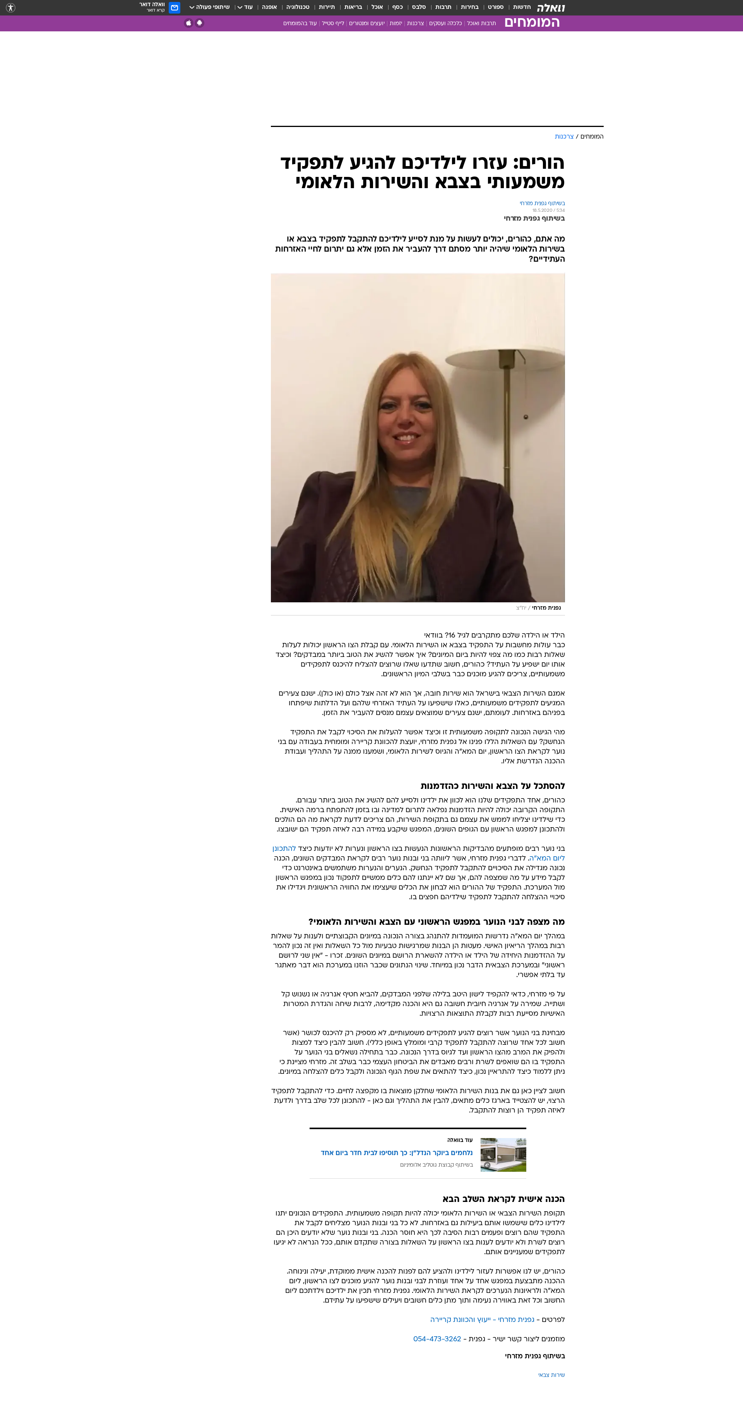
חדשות (522, 7)
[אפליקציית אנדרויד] (199, 23)
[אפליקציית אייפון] (188, 23)
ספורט (496, 7)
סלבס (419, 7)
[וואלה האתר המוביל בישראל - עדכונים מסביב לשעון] (551, 8)
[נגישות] (10, 8)
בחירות (470, 7)
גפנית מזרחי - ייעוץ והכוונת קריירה (482, 1320)
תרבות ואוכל (481, 23)
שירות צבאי (551, 1375)
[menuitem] (517, 7)
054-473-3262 (437, 1339)
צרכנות (415, 23)
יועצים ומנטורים (367, 23)
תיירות (327, 7)
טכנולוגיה (298, 7)
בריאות (353, 7)
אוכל (377, 7)
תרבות (443, 7)
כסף (397, 7)
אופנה (269, 7)
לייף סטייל (333, 23)
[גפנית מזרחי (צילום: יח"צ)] (418, 444)
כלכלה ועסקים (445, 23)
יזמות (396, 23)
